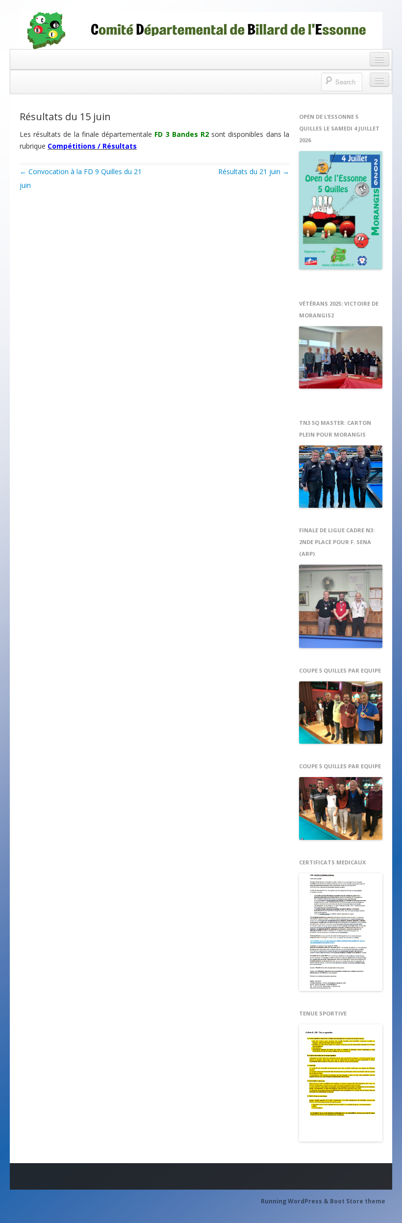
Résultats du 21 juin (253, 171)
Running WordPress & (295, 1201)
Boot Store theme (357, 1201)
